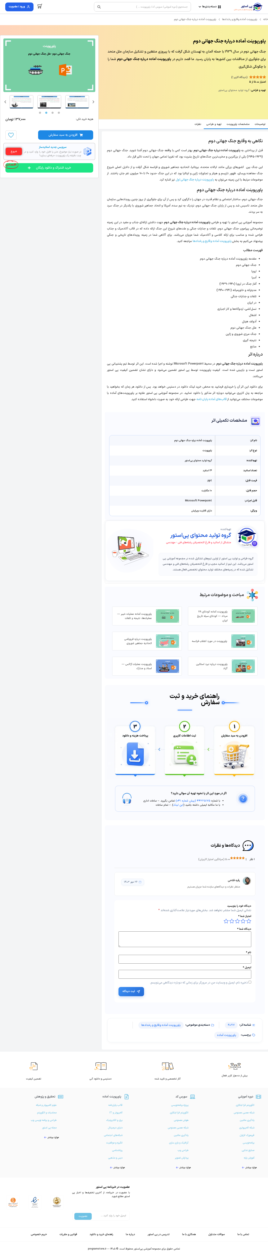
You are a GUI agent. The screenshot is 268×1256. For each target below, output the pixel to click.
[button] (5, 102)
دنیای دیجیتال (115, 1128)
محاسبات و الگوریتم (47, 1113)
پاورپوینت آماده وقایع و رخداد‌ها (239, 19)
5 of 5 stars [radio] (226, 921)
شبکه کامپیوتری (246, 1128)
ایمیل (247, 967)
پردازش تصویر (181, 1158)
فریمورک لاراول (247, 1135)
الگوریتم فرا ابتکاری (179, 1113)
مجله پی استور (49, 1128)
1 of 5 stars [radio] (248, 921)
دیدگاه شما (244, 929)
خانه (265, 19)
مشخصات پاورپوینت (238, 124)
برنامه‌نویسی (248, 1143)
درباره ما (130, 1234)
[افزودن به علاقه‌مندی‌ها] (11, 135)
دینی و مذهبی (115, 1158)
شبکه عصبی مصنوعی (244, 1113)
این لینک (178, 805)
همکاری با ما (189, 1234)
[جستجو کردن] (99, 6)
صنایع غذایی (248, 1150)
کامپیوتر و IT (116, 1113)
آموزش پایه (249, 1158)
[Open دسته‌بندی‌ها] (199, 7)
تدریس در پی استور (159, 1234)
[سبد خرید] (40, 6)
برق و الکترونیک (114, 1120)
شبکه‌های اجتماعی (113, 1135)
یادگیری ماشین (247, 1120)
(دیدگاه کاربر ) (239, 77)
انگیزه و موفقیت (114, 1143)
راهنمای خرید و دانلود (101, 1234)
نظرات (198, 124)
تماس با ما (243, 1234)
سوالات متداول (216, 1234)
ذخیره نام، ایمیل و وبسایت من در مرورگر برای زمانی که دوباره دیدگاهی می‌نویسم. (199, 982)
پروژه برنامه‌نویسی (179, 1105)
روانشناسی (117, 1150)
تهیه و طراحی (214, 124)
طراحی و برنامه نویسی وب (44, 1120)
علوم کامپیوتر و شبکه (46, 1105)
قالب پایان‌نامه (115, 1105)
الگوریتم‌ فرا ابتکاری (245, 1105)
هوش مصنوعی (181, 1120)
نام (248, 952)
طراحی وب (183, 1150)
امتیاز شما (244, 916)
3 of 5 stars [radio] (237, 921)
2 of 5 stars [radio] (243, 921)
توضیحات (260, 124)
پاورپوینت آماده (226, 1035)
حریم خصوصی (39, 1234)
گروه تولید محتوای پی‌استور (200, 536)
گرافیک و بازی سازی (178, 1143)
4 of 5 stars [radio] (231, 921)
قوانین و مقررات (68, 1234)
